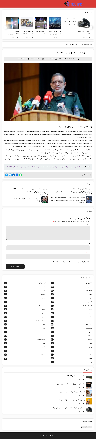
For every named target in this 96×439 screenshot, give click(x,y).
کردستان (71, 336)
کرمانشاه (71, 339)
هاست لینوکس (47, 436)
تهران (25, 302)
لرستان (71, 347)
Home (90, 44)
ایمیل (88, 253)
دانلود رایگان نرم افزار (86, 427)
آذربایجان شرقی (71, 283)
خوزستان (71, 309)
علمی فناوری (71, 324)
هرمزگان (24, 354)
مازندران (24, 347)
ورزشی (24, 359)
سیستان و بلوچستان (25, 321)
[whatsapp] (20, 175)
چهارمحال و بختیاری (71, 306)
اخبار (24, 287)
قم (25, 332)
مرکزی (72, 351)
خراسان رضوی (24, 306)
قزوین (71, 332)
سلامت (72, 317)
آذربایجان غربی (24, 283)
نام (89, 244)
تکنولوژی (71, 302)
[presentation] (90, 27)
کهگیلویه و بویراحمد (25, 339)
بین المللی (24, 298)
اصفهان (71, 294)
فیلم (24, 328)
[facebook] (17, 175)
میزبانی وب (72, 354)
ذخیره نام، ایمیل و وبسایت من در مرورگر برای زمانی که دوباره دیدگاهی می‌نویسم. (69, 262)
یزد (71, 362)
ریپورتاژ (25, 309)
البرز (71, 298)
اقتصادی (24, 294)
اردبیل (24, 291)
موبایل (24, 351)
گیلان (24, 343)
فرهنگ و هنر (71, 328)
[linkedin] (13, 175)
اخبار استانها (71, 291)
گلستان (72, 343)
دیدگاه (88, 224)
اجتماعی (71, 287)
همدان (71, 358)
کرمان (24, 336)
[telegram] (10, 175)
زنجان (71, 313)
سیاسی (47, 59)
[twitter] (6, 175)
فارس (24, 324)
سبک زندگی (24, 313)
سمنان (24, 317)
